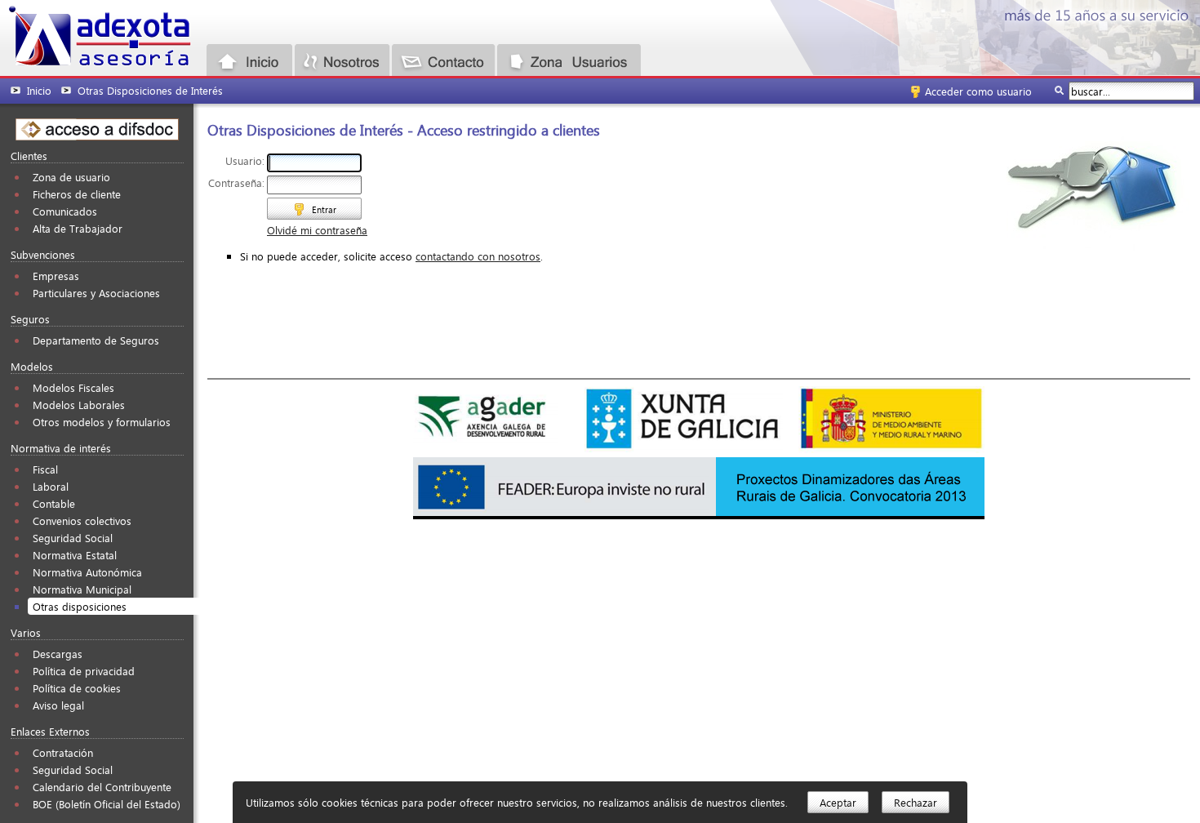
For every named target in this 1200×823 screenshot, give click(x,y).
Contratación (63, 752)
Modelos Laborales (79, 405)
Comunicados (65, 211)
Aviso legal (58, 705)
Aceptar (838, 802)
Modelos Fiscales (73, 387)
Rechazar (915, 802)
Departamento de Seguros (96, 340)
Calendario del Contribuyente (102, 787)
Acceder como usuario (978, 91)
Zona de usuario (71, 177)
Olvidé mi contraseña (317, 230)
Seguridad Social (73, 538)
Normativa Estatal (75, 555)
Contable (54, 503)
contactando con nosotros (478, 256)
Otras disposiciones (80, 606)
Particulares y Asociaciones (96, 293)
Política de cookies (77, 688)
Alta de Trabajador (77, 228)
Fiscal (45, 469)
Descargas (57, 654)
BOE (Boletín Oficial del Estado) (106, 804)
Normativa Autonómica (87, 572)
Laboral (51, 486)
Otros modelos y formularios (102, 422)
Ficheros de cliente (77, 194)
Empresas (56, 275)
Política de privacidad (84, 671)
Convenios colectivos (82, 520)
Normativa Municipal (82, 589)
